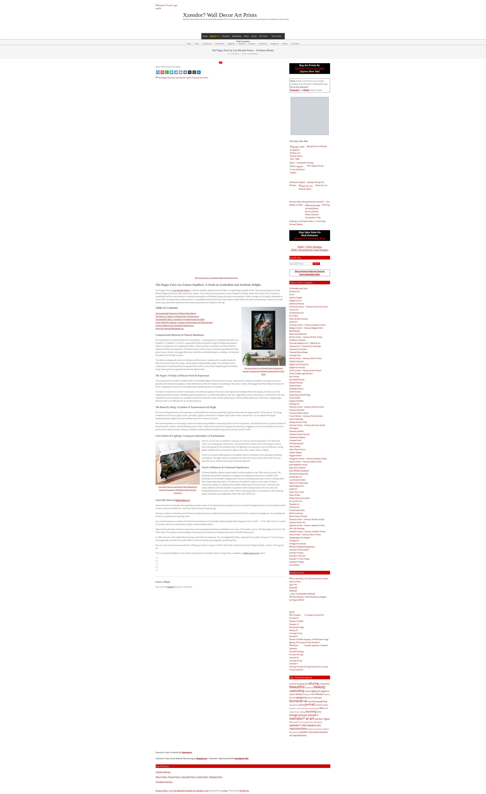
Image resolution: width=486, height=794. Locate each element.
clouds (307, 691)
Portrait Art (294, 507)
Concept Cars (295, 355)
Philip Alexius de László (299, 498)
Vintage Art (294, 540)
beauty (319, 686)
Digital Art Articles (297, 367)
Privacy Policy (174, 777)
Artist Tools (276, 36)
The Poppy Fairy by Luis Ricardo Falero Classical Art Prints (216, 278)
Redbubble (236, 36)
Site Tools (263, 36)
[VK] (185, 72)
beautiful (297, 686)
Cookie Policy (202, 777)
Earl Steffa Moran (296, 379)
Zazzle (254, 36)
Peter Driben (294, 495)
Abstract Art (294, 291)
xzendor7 (313, 715)
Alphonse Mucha (296, 303)
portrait (310, 704)
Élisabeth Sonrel (296, 388)
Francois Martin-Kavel (298, 413)
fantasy (299, 694)
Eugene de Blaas (296, 401)
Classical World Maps (298, 352)
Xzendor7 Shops (296, 552)
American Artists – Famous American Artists (308, 306)
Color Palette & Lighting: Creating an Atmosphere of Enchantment (184, 322)
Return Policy (161, 777)
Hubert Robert (295, 452)
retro (321, 708)
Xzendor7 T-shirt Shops (299, 559)
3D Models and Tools (298, 288)
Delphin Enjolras (296, 361)
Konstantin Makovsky (298, 473)
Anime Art (293, 309)
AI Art (291, 294)
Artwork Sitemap (163, 772)
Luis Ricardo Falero (181, 290)
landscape (317, 698)
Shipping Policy (215, 777)
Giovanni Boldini (296, 431)
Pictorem (225, 36)
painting (323, 701)
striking (302, 712)
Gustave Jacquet (296, 443)
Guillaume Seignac (297, 437)
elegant (292, 694)
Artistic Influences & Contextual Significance (175, 325)
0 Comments (253, 54)
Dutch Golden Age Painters (301, 373)
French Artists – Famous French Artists (306, 416)
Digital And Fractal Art (298, 364)
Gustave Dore (295, 440)
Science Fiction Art (297, 522)
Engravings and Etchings (299, 394)
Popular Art (294, 504)
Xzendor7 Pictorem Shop (309, 68)
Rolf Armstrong (296, 513)
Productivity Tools (297, 510)
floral (313, 694)
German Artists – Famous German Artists (307, 425)
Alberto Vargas (295, 297)
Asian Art (293, 322)
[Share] (199, 72)
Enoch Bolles (294, 397)
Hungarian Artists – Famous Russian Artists (308, 458)
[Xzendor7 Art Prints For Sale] (310, 116)
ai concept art (301, 683)
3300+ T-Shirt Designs (309, 246)
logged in (171, 586)
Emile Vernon (295, 391)
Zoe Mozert (294, 565)
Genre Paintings (296, 419)
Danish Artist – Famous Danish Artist (305, 358)
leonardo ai (298, 701)
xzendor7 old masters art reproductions (305, 726)
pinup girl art (293, 705)
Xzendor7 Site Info (297, 555)
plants (301, 704)
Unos (225, 790)
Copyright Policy (188, 777)
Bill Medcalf (294, 331)
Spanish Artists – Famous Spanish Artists (307, 525)
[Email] (180, 72)
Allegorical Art (295, 300)
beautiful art (309, 688)
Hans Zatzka (294, 446)
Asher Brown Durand (298, 318)
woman (302, 715)
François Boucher (297, 410)
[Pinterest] (162, 72)
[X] (189, 72)
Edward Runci (295, 385)
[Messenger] (171, 72)
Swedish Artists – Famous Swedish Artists (307, 531)
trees (319, 711)
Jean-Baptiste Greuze (298, 464)
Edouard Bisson (296, 382)
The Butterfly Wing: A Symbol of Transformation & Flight (180, 319)
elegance (325, 691)
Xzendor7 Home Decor (299, 549)
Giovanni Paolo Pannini (299, 434)
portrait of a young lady (311, 708)
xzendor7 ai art (301, 718)
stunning (311, 711)
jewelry (309, 698)
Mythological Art (296, 486)
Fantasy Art (294, 404)
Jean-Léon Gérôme (297, 467)
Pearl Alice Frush (296, 492)
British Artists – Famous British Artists (305, 337)
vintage (293, 715)
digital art (315, 690)
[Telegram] (176, 72)
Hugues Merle (295, 455)
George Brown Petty (298, 422)
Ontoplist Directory (164, 782)
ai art (291, 683)
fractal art (327, 694)
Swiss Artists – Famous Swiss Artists (305, 534)
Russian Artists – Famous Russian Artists (306, 519)
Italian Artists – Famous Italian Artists (305, 461)
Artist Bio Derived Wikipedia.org (170, 328)
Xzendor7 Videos (296, 562)
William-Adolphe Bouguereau (302, 546)
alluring (313, 683)
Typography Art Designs (299, 537)
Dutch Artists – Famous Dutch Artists (305, 370)
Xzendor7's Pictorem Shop (309, 238)
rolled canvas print (251, 553)
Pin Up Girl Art (295, 501)
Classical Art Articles (298, 349)
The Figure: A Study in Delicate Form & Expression (177, 316)
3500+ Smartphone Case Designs (309, 249)
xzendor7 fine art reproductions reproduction (307, 722)
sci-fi (326, 708)
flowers (319, 694)
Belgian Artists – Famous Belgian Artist (306, 328)
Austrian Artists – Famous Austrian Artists (307, 325)
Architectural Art (296, 312)
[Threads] (194, 72)
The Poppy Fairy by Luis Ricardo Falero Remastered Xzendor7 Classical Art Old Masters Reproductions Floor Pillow (263, 371)
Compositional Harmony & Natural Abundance (176, 313)
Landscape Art (295, 476)
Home (205, 36)
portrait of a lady (321, 705)
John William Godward (299, 470)
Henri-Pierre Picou (297, 449)
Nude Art (293, 489)
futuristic (292, 698)
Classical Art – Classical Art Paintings (305, 346)
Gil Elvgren (294, 428)
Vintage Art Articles (297, 543)
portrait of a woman (295, 708)
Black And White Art (298, 334)
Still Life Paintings (297, 528)
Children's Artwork (297, 340)
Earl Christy (294, 376)
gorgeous (302, 697)
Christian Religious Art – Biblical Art (304, 343)
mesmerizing (313, 701)
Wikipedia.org (182, 500)
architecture (324, 683)
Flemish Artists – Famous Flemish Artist (306, 407)
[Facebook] (158, 72)
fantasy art (307, 694)
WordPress (244, 790)
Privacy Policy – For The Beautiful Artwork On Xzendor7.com (182, 790)
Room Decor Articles (298, 516)
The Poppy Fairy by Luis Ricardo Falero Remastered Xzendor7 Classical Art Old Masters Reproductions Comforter (177, 490)
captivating (296, 691)
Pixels (246, 36)
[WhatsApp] (167, 72)
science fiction (294, 712)
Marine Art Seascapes (298, 483)
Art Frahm (293, 315)
